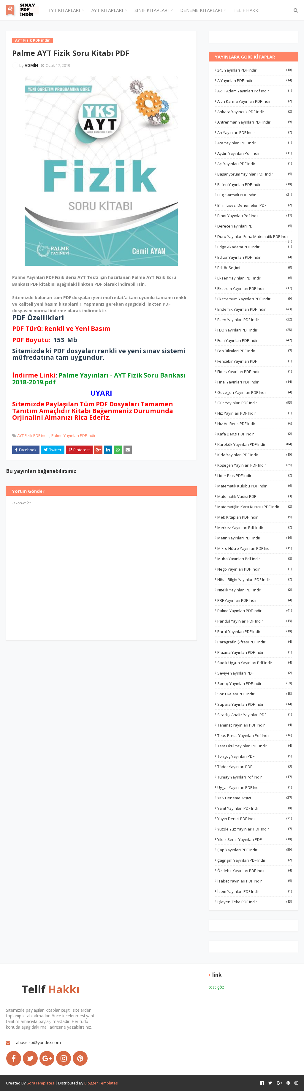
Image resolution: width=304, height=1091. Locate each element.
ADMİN (31, 65)
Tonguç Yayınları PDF (254, 756)
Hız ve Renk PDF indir (254, 423)
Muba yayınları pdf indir (254, 558)
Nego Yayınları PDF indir (254, 569)
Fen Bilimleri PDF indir (254, 350)
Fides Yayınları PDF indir (254, 371)
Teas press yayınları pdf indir (254, 735)
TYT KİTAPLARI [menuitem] (64, 10)
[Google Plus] (46, 1058)
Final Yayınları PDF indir (254, 382)
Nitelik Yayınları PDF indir (254, 590)
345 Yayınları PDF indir (254, 70)
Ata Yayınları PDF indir (254, 143)
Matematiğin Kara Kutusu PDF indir (254, 506)
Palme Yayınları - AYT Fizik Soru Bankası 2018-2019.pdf (99, 378)
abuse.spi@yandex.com (38, 1042)
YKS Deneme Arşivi (254, 798)
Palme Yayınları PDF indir (73, 435)
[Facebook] (13, 1058)
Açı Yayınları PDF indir (254, 163)
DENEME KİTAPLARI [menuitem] (201, 10)
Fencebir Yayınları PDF (254, 361)
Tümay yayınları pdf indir (254, 777)
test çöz (216, 987)
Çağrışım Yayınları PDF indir (254, 860)
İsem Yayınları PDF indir (254, 891)
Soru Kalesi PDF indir (254, 694)
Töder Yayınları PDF (254, 766)
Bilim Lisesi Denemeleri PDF (254, 205)
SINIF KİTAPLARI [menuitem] (151, 10)
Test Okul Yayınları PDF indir (254, 746)
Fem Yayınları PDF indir (254, 340)
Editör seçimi (254, 267)
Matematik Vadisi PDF (254, 496)
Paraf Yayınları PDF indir (254, 631)
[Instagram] (63, 1058)
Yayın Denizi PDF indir (254, 818)
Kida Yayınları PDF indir (254, 454)
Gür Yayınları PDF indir (254, 402)
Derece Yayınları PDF (254, 226)
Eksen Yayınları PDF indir (254, 278)
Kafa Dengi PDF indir (254, 434)
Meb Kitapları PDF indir (254, 517)
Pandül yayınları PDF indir (254, 621)
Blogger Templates (101, 1083)
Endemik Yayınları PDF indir (254, 309)
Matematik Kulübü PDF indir (254, 486)
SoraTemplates (40, 1083)
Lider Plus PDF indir (254, 475)
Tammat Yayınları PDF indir (254, 725)
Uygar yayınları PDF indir (254, 787)
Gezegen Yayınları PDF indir (254, 392)
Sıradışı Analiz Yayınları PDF (254, 714)
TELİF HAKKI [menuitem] (246, 10)
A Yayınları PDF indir (254, 80)
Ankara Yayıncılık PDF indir (254, 111)
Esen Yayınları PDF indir (254, 319)
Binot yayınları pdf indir (254, 215)
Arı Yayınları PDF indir (254, 132)
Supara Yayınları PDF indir (254, 704)
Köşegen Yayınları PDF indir (254, 465)
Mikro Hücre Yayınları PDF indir (254, 548)
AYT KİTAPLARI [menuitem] (107, 10)
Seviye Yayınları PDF (254, 673)
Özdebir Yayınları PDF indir (254, 870)
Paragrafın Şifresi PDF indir (254, 642)
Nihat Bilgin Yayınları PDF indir (254, 579)
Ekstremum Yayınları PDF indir (254, 298)
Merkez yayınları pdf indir (254, 527)
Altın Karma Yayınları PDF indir (254, 101)
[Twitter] (30, 1058)
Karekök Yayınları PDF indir (254, 444)
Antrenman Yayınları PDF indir (254, 122)
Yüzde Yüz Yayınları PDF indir (254, 829)
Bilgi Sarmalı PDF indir (254, 195)
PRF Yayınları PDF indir (254, 600)
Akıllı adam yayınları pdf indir (254, 91)
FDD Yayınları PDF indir (254, 330)
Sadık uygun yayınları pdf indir (254, 662)
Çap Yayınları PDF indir (254, 849)
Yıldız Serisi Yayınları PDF (254, 839)
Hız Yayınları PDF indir (254, 413)
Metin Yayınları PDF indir (254, 538)
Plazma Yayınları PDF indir (254, 652)
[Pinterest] (80, 1058)
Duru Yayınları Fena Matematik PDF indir (254, 236)
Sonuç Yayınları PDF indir (254, 683)
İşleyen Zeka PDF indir (254, 901)
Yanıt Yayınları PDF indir (254, 808)
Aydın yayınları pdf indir (254, 153)
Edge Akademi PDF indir (254, 247)
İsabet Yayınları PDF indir (254, 881)
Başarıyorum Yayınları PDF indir (254, 174)
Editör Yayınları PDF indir (254, 257)
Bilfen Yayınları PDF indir (254, 184)
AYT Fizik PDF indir (33, 435)
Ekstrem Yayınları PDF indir (254, 288)
